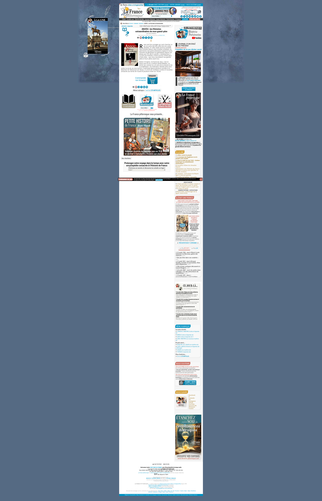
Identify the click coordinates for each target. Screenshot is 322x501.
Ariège (160, 492)
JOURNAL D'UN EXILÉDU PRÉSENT (188, 88)
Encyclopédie (133, 494)
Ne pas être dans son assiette (187, 258)
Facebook (192, 395)
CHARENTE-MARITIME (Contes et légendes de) (187, 332)
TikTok (191, 403)
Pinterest (192, 407)
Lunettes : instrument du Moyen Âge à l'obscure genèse (187, 174)
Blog (137, 494)
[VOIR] (166, 5)
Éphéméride (139, 19)
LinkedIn (192, 398)
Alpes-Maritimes (192, 490)
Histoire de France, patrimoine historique (158, 485)
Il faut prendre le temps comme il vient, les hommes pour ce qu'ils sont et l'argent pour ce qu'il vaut (188, 185)
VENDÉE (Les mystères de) (184, 350)
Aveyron (171, 492)
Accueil (131, 23)
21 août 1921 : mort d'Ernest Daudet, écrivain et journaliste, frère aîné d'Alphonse (188, 262)
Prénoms (191, 494)
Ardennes (155, 492)
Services (195, 494)
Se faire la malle (182, 188)
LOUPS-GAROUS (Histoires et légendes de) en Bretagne (187, 347)
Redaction (162, 35)
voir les (153, 90)
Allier (165, 490)
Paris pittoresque (184, 494)
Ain (159, 490)
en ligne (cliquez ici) (185, 140)
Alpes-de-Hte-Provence (173, 490)
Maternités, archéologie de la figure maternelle (186, 192)
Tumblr (191, 408)
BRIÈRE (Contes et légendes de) (185, 335)
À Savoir (178, 19)
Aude (167, 492)
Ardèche (150, 492)
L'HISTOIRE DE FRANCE (156, 467)
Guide (130, 19)
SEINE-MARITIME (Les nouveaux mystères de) (187, 339)
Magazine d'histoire (154, 487)
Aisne (162, 490)
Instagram (192, 401)
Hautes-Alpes (183, 490)
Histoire (150, 19)
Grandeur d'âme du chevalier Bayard (186, 166)
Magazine (127, 494)
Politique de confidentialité (169, 479)
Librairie (178, 494)
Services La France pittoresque (154, 479)
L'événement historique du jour (161, 480)
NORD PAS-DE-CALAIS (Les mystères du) (187, 344)
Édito (124, 19)
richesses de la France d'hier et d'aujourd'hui (170, 483)
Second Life (193, 406)
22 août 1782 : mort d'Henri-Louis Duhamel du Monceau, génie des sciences (187, 254)
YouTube (192, 404)
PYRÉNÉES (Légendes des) (184, 352)
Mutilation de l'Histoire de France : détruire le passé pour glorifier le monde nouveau (188, 170)
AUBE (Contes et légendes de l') (185, 337)
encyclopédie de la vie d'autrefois (164, 488)
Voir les (183, 356)
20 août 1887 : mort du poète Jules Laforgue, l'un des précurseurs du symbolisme (188, 271)
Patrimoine (170, 19)
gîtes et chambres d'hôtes (155, 486)
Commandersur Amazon (140, 79)
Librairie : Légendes (138, 23)
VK (189, 399)
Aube (164, 492)
